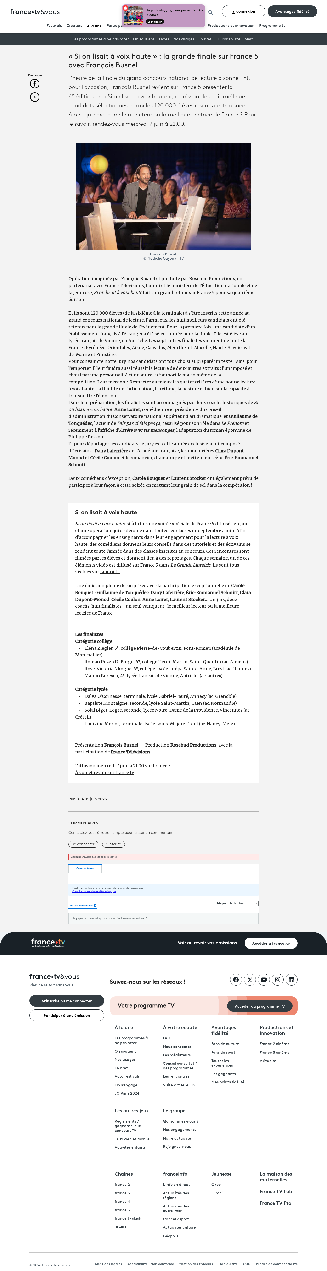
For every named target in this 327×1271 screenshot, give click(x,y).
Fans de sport (223, 1053)
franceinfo (175, 1173)
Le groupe (174, 1110)
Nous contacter (177, 1047)
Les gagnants (223, 1074)
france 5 (122, 1210)
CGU (247, 1263)
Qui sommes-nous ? (180, 1122)
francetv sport (176, 1219)
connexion (245, 11)
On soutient (144, 39)
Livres (164, 39)
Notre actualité (177, 1138)
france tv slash (128, 1219)
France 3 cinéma (275, 1053)
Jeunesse (221, 1173)
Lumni (217, 1193)
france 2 (122, 1185)
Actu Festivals (127, 1077)
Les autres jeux (132, 1110)
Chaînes (124, 1173)
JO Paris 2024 (228, 39)
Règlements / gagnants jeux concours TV (128, 1126)
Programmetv (272, 26)
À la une (94, 25)
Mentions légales (108, 1263)
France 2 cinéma (275, 1044)
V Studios (268, 1061)
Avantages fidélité (292, 11)
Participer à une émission (67, 1015)
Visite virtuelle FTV (179, 1085)
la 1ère (121, 1227)
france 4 (122, 1202)
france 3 (122, 1193)
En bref (204, 39)
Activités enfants (130, 1148)
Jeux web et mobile (132, 1139)
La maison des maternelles (276, 1176)
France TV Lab (276, 1191)
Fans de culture (225, 1044)
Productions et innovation (231, 26)
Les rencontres (176, 1077)
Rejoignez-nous (177, 1147)
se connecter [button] (83, 844)
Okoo (216, 1185)
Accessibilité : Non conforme (150, 1263)
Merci (250, 39)
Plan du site (227, 1263)
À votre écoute (180, 1027)
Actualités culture (179, 1228)
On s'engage (126, 1085)
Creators (74, 26)
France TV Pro (275, 1202)
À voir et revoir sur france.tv (104, 772)
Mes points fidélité (227, 1082)
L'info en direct (176, 1185)
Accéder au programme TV (260, 1006)
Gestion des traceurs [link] (196, 1263)
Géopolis (170, 1236)
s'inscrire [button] (113, 844)
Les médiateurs (177, 1055)
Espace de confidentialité (277, 1263)
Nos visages (183, 39)
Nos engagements (179, 1130)
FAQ (166, 1038)
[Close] (204, 5)
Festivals (54, 26)
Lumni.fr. (110, 571)
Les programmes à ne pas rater (101, 39)
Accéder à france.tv (271, 943)
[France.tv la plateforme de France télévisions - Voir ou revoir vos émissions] (48, 943)
